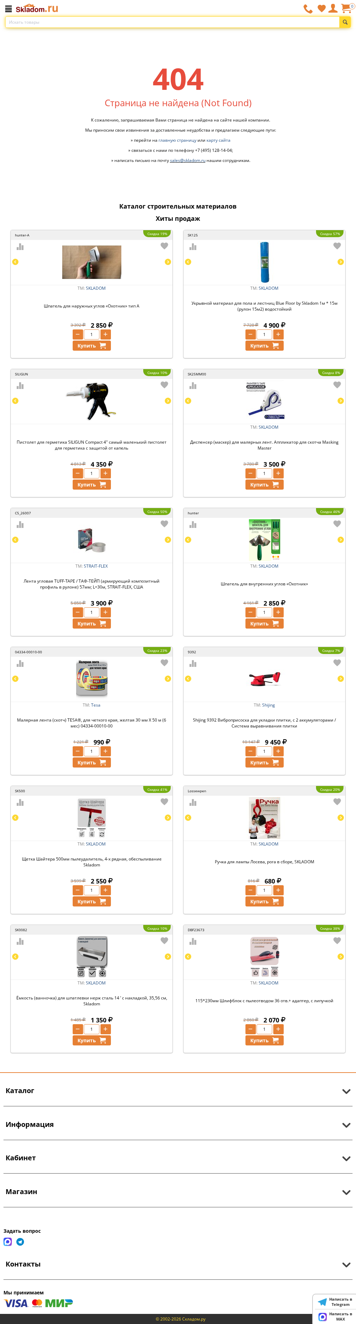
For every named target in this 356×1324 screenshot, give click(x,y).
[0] (346, 11)
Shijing (268, 705)
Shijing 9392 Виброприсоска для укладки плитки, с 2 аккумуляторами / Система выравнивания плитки (264, 723)
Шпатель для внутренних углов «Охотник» (264, 584)
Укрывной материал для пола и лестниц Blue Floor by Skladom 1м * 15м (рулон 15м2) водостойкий (265, 306)
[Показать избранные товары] (321, 8)
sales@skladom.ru (187, 160)
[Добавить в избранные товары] (164, 245)
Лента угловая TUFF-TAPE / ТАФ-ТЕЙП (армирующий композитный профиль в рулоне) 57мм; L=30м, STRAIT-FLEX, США (92, 584)
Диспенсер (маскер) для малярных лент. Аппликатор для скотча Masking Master (264, 445)
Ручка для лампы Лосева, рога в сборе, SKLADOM (264, 862)
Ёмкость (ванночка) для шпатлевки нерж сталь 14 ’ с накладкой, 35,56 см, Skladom (91, 1001)
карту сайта (218, 140)
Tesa (95, 705)
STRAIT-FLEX (96, 566)
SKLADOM (96, 288)
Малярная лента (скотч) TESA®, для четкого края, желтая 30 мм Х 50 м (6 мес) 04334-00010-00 (91, 723)
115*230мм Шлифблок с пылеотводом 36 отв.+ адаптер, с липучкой (264, 1001)
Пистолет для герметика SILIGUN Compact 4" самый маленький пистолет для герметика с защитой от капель (92, 445)
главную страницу (177, 140)
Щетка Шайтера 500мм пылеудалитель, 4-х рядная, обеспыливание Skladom (92, 862)
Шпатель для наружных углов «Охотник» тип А (91, 306)
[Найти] (345, 22)
